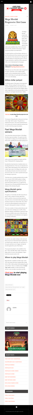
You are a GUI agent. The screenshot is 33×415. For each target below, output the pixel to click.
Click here (7, 114)
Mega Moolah (9, 284)
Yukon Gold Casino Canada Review (12, 358)
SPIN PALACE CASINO (9, 373)
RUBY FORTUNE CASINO (10, 380)
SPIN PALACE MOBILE (9, 364)
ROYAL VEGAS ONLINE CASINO (11, 383)
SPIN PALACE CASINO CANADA (11, 370)
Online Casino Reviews (10, 401)
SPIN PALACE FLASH (9, 367)
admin (7, 25)
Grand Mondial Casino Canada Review (13, 361)
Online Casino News (9, 398)
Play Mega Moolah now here (17, 66)
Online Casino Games (11, 16)
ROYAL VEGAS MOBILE (10, 386)
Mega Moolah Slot (10, 289)
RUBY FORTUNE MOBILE (10, 377)
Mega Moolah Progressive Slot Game (15, 287)
